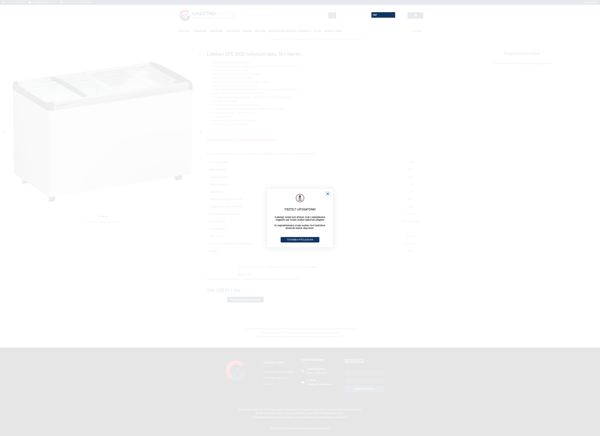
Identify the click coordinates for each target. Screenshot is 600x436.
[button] (328, 194)
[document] (300, 218)
